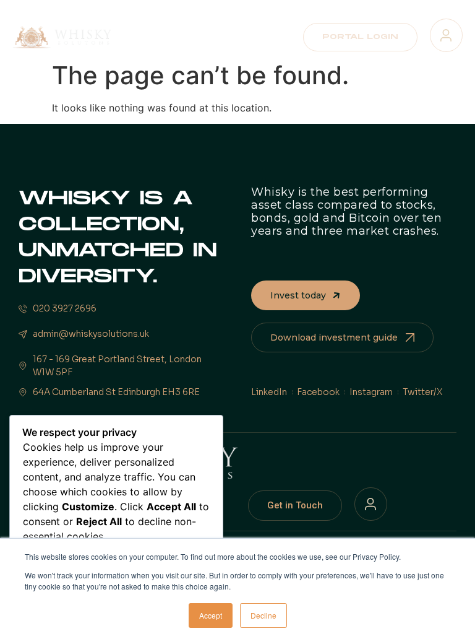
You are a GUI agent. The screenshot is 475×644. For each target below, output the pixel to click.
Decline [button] (263, 615)
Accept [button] (210, 615)
